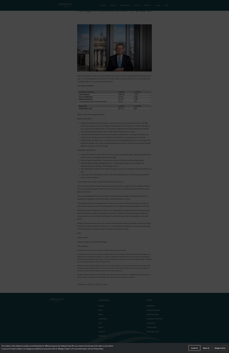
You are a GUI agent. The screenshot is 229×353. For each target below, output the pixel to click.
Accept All (194, 348)
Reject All (206, 348)
